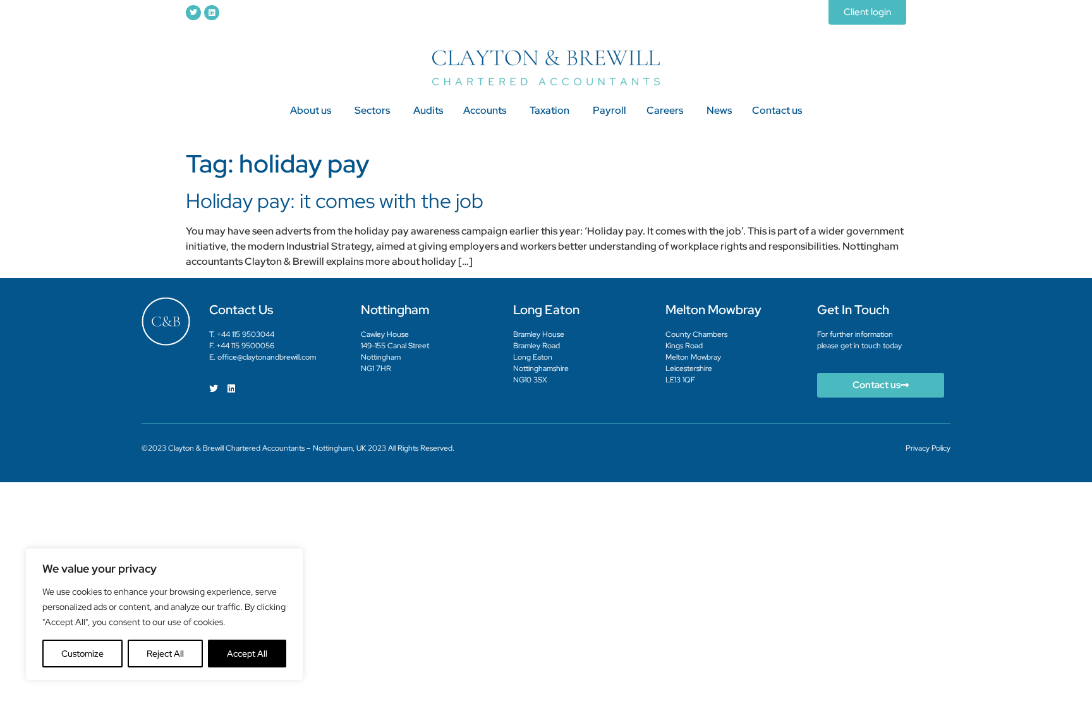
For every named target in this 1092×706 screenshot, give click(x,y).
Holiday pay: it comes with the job (334, 200)
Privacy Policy (928, 448)
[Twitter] (193, 12)
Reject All (165, 653)
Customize (82, 653)
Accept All (247, 653)
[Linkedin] (211, 12)
